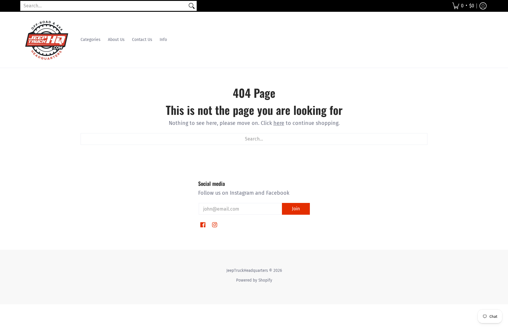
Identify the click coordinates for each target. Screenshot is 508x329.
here (278, 123)
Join (296, 208)
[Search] (192, 6)
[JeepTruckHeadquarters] (47, 40)
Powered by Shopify (254, 280)
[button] (463, 6)
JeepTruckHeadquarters (247, 270)
